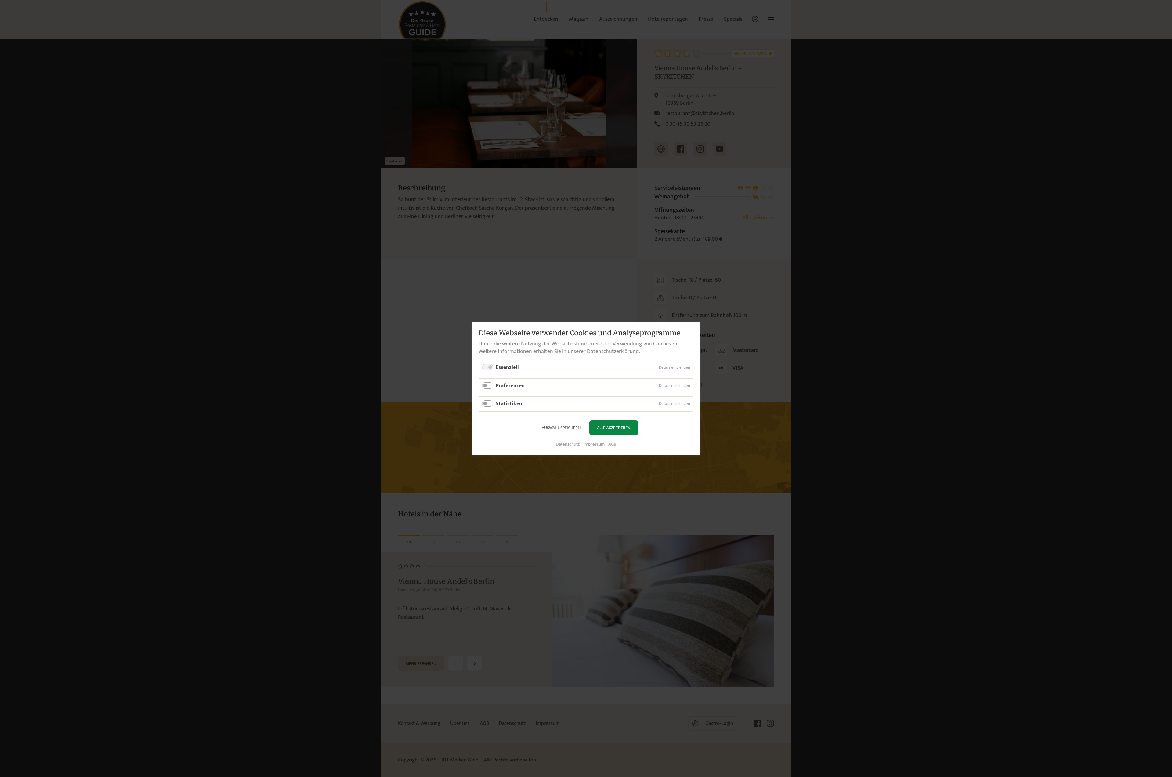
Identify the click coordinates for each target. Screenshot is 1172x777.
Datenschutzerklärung (613, 351)
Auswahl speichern (561, 427)
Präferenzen (510, 385)
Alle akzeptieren (613, 427)
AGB (612, 444)
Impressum (594, 444)
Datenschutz (568, 444)
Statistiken (509, 403)
